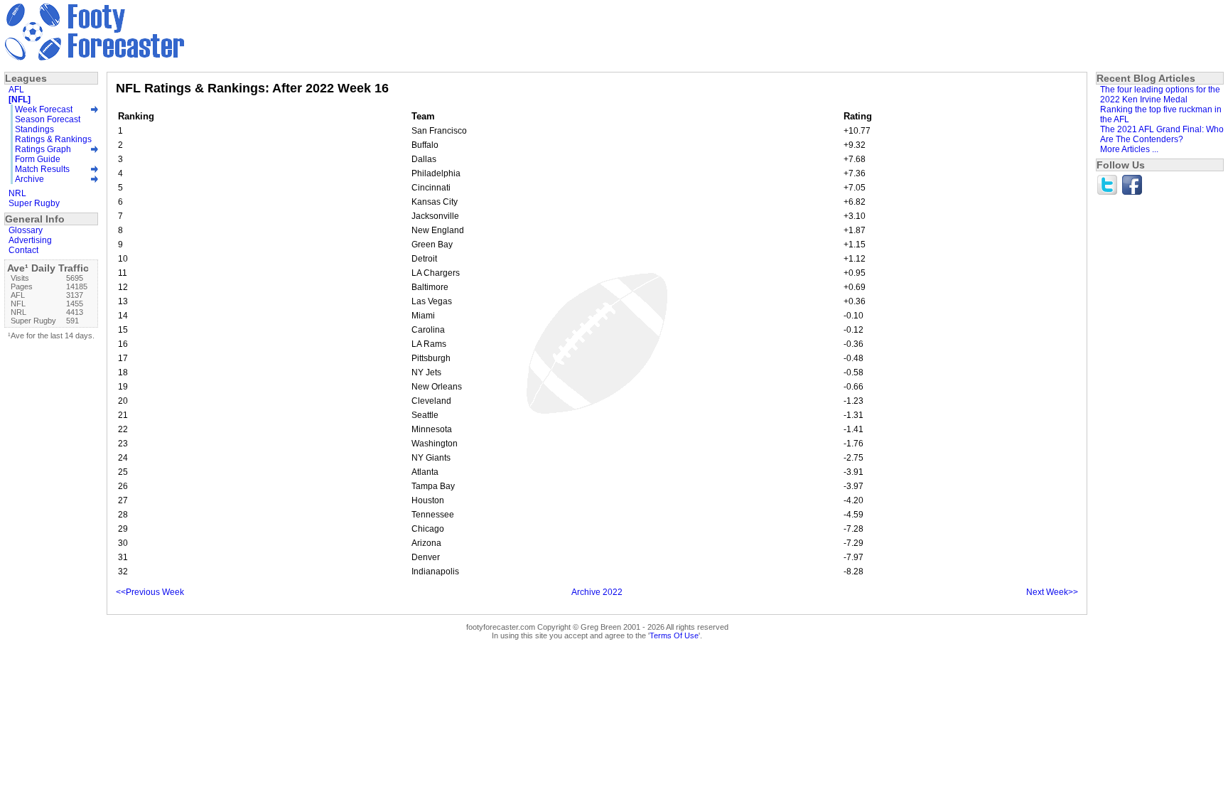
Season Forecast (47, 119)
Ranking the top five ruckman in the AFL (1161, 114)
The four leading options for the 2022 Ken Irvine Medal (1160, 94)
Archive (29, 179)
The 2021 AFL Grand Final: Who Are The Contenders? (1162, 134)
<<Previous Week (150, 592)
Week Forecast (43, 109)
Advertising (30, 240)
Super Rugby (34, 203)
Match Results (42, 169)
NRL (17, 193)
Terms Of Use (674, 635)
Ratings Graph (43, 149)
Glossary (26, 230)
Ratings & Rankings (53, 139)
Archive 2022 (597, 592)
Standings (34, 129)
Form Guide (37, 159)
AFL (16, 90)
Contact (23, 250)
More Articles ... (1129, 149)
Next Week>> (1052, 592)
